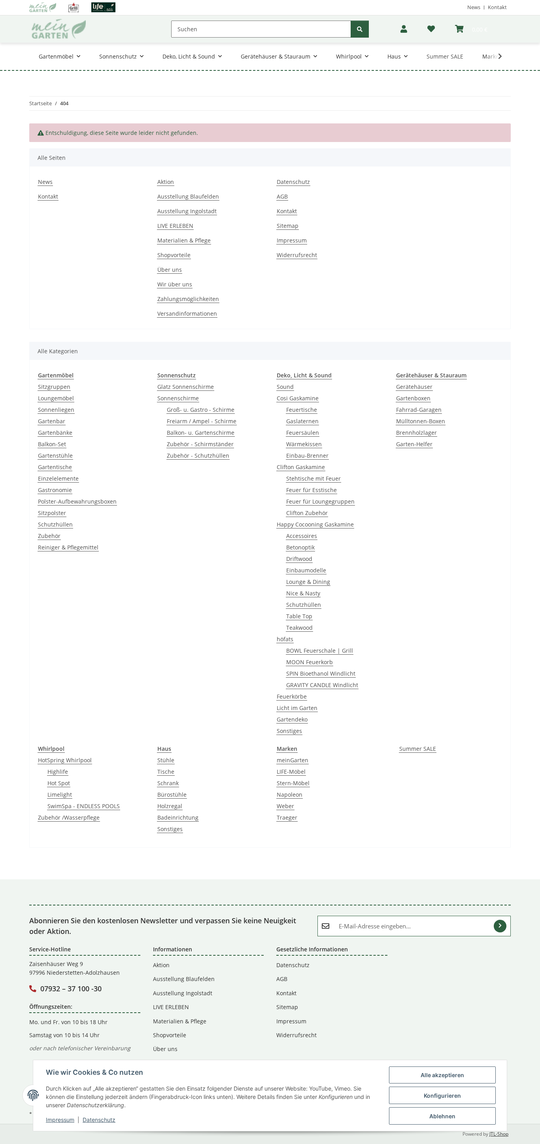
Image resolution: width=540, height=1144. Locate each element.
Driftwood (299, 559)
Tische (165, 771)
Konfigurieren (442, 1095)
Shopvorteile (174, 255)
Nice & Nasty (303, 593)
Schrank (168, 783)
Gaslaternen (302, 421)
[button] (403, 29)
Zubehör (49, 536)
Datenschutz (99, 1119)
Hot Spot (58, 783)
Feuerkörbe (292, 696)
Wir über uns (174, 284)
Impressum (60, 1119)
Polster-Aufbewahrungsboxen (77, 501)
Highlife (57, 771)
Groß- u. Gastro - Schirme (200, 409)
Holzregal (169, 806)
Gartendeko (292, 719)
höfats (285, 639)
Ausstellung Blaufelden (188, 196)
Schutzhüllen (55, 524)
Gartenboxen (413, 398)
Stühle (165, 760)
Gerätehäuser (414, 386)
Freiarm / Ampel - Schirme (201, 421)
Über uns (169, 269)
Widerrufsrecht (297, 255)
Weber (285, 806)
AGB (282, 196)
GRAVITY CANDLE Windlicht (322, 685)
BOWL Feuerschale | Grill (319, 650)
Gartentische (55, 467)
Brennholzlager (416, 432)
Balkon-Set (52, 444)
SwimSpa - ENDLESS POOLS (83, 806)
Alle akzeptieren (442, 1075)
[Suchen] (360, 29)
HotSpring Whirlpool (65, 760)
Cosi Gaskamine (298, 398)
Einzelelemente (58, 478)
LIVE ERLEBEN (175, 225)
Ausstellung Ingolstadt (187, 211)
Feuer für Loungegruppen (320, 501)
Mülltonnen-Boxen (420, 421)
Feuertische (301, 409)
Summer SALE (417, 748)
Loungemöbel (56, 398)
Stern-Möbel (293, 783)
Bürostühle (172, 794)
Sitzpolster (52, 513)
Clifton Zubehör (307, 513)
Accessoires (301, 536)
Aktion (165, 182)
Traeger (287, 817)
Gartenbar (51, 421)
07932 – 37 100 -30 (71, 988)
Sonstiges (289, 731)
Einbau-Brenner (307, 455)
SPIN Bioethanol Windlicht (320, 673)
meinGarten (292, 760)
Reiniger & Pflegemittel (68, 547)
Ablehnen (442, 1116)
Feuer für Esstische (311, 490)
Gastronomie (55, 490)
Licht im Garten (297, 708)
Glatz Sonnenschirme (185, 386)
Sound (285, 386)
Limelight (59, 794)
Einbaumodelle (306, 570)
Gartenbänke (55, 432)
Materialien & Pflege (184, 240)
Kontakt (497, 7)
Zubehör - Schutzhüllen (198, 455)
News (473, 7)
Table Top (299, 616)
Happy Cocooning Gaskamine (315, 524)
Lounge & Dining (308, 581)
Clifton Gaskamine (301, 467)
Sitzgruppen (54, 386)
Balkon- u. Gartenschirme (200, 432)
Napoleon (289, 794)
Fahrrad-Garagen (419, 409)
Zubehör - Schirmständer (200, 444)
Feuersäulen (302, 432)
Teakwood (299, 627)
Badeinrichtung (177, 817)
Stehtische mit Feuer (313, 478)
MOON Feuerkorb (309, 662)
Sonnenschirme (178, 398)
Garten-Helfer (414, 444)
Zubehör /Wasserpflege (69, 817)
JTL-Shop (498, 1134)
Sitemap (287, 225)
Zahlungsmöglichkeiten (188, 299)
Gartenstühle (55, 455)
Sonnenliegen (56, 409)
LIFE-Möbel (291, 771)
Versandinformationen (187, 313)
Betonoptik (300, 547)
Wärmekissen (304, 444)
